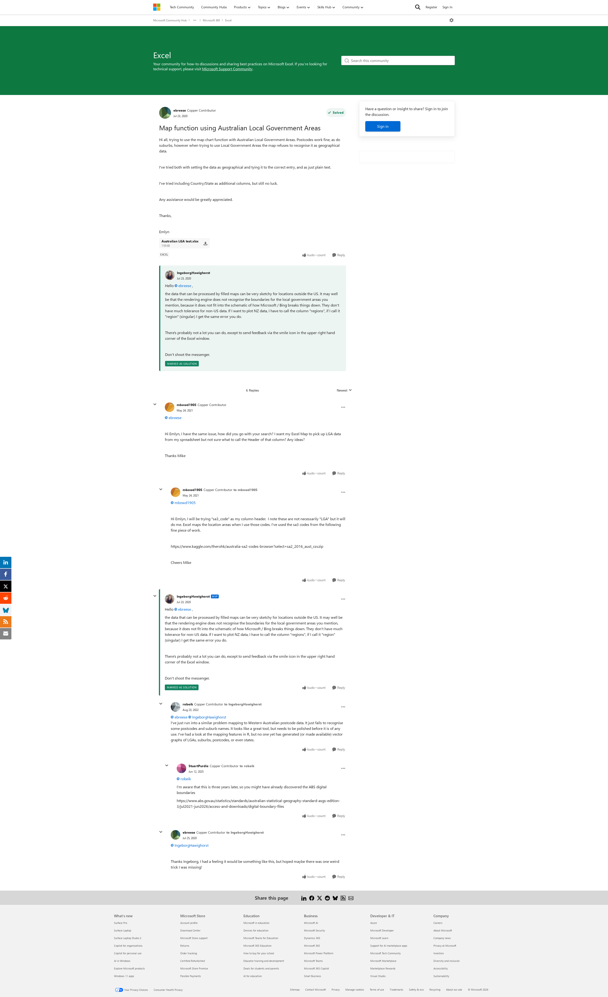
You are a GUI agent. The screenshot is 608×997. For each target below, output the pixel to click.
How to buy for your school (258, 953)
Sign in (383, 126)
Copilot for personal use (128, 953)
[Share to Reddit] (327, 897)
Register (431, 7)
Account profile (189, 923)
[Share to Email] (350, 897)
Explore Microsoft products (129, 968)
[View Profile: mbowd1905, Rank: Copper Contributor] (169, 407)
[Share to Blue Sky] (335, 897)
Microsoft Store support (194, 938)
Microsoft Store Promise (194, 968)
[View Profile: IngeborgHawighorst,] (170, 275)
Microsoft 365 (211, 20)
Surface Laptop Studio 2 (127, 938)
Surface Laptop (122, 930)
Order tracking (188, 953)
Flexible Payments (190, 976)
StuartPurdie (199, 766)
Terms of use (377, 989)
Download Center (190, 930)
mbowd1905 (186, 404)
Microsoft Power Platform (318, 953)
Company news (442, 938)
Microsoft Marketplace (383, 961)
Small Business (312, 976)
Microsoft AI (311, 923)
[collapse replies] (155, 404)
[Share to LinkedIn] (303, 897)
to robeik (247, 766)
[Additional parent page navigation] (195, 20)
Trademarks (396, 989)
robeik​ (185, 778)
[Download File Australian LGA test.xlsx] (205, 243)
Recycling (434, 989)
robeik (188, 704)
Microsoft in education (256, 923)
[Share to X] (319, 897)
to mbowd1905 (245, 489)
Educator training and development (263, 961)
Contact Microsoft (315, 989)
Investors (438, 953)
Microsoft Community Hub (170, 20)
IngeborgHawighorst (193, 272)
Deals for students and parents (261, 968)
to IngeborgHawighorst (242, 704)
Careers (437, 923)
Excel (228, 20)
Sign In (447, 7)
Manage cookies (354, 989)
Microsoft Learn (379, 938)
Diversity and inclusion (446, 961)
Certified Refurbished (192, 961)
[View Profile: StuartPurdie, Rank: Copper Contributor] (181, 768)
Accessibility (440, 968)
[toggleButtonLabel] (451, 20)
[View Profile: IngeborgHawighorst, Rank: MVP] (169, 599)
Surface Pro (120, 923)
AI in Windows (122, 961)
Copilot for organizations (128, 945)
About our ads (454, 989)
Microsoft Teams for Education (260, 938)
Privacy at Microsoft (444, 945)
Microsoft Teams (313, 961)
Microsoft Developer (382, 930)
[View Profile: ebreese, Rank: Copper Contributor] (165, 113)
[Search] (418, 7)
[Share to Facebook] (311, 897)
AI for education (252, 976)
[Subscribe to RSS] (343, 897)
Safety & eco (416, 989)
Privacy (336, 989)
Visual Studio (377, 976)
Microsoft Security (314, 930)
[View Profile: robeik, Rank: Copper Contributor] (175, 707)
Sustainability (441, 976)
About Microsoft (442, 930)
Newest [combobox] (344, 390)
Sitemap (294, 989)
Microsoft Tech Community (385, 953)
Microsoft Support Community (227, 68)
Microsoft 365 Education (257, 945)
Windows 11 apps (124, 976)
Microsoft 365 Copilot (316, 968)
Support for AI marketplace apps (388, 945)
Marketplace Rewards (382, 968)
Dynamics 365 (312, 938)
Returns (184, 945)
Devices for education (255, 930)
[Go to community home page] (156, 7)
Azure (373, 923)
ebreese (179, 110)
